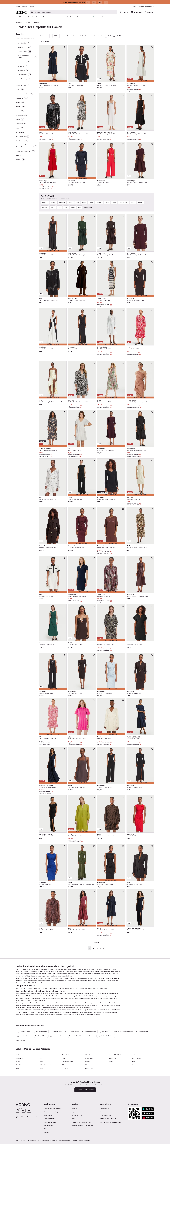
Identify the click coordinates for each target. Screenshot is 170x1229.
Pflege (102, 1112)
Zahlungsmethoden (50, 1122)
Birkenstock (89, 1065)
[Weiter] (165, 2)
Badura (111, 1065)
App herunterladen (144, 7)
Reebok (87, 1061)
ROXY (64, 1065)
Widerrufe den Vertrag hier (52, 1112)
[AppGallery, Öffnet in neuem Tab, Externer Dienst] (148, 1117)
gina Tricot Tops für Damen (24, 988)
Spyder (111, 1061)
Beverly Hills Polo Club (116, 1055)
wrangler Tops (74, 988)
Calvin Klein (89, 1068)
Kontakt (46, 1132)
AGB (29, 1140)
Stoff (109, 36)
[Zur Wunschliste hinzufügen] (64, 47)
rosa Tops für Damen (85, 988)
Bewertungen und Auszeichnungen (110, 1122)
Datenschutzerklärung (51, 1140)
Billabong (18, 1055)
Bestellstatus (48, 1115)
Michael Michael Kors (45, 1065)
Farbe (62, 36)
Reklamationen (48, 1125)
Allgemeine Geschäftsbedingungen (85, 1125)
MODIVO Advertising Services (85, 1122)
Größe (56, 36)
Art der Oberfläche (98, 36)
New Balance (20, 1065)
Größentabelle (104, 1108)
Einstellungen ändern (38, 1140)
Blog (135, 7)
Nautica (134, 1055)
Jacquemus (19, 1058)
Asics (40, 1058)
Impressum (75, 1112)
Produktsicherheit (105, 1115)
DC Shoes (65, 1068)
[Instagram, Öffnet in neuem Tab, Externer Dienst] (18, 1110)
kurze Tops (103, 988)
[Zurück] (5, 2)
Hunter (41, 1055)
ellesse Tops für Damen (40, 988)
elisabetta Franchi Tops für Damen (58, 988)
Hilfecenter (47, 1129)
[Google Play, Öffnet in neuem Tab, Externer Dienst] (148, 1109)
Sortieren (43, 36)
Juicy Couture (66, 1055)
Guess (17, 1068)
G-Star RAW (89, 1058)
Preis (68, 36)
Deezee (41, 1068)
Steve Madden (136, 1058)
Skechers (134, 1065)
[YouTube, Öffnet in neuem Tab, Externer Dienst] (23, 1110)
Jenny (40, 1061)
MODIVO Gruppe (85, 1115)
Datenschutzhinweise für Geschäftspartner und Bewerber (74, 1140)
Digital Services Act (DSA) (108, 1118)
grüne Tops (96, 988)
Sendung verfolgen (49, 1118)
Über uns (74, 1108)
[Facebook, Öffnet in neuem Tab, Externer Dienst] (29, 1110)
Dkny (63, 1058)
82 (103, 948)
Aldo (133, 1061)
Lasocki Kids (112, 1058)
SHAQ (18, 1061)
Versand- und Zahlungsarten (52, 1108)
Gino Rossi (88, 1055)
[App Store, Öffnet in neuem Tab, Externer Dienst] (148, 1113)
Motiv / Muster (85, 36)
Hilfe (152, 6)
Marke (75, 36)
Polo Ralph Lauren (67, 1061)
